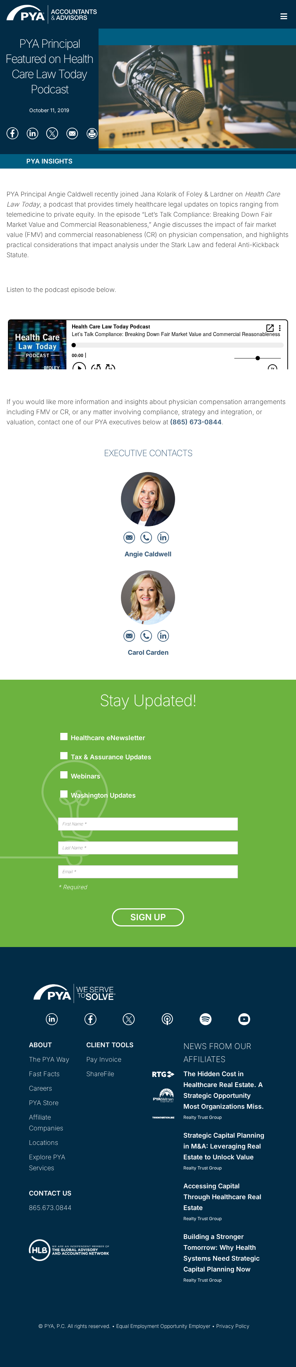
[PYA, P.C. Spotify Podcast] (206, 1019)
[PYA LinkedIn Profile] (52, 1019)
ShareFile (100, 1074)
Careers (40, 1088)
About (40, 1045)
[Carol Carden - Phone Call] (147, 635)
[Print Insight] (92, 133)
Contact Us (50, 1193)
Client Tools (110, 1045)
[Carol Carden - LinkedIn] (163, 635)
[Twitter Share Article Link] (52, 133)
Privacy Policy (232, 1326)
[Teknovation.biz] (163, 1117)
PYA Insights (49, 161)
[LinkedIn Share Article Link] (32, 133)
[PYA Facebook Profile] (90, 1019)
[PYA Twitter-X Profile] (129, 1019)
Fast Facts (44, 1074)
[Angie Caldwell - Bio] (148, 501)
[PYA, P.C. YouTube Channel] (244, 1019)
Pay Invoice (103, 1059)
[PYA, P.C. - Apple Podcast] (167, 1019)
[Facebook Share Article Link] (12, 133)
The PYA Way (49, 1059)
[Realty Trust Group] (163, 1074)
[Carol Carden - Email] (130, 635)
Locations (43, 1142)
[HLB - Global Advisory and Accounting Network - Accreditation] (69, 1244)
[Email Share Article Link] (72, 133)
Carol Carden (148, 652)
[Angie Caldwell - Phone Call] (147, 537)
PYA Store (43, 1103)
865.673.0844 (50, 1207)
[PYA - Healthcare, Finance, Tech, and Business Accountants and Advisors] (75, 992)
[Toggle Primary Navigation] (283, 16)
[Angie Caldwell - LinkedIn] (163, 537)
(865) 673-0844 (196, 422)
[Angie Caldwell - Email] (130, 537)
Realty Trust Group (202, 1117)
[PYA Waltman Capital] (163, 1095)
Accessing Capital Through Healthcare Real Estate (222, 1196)
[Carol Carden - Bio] (148, 599)
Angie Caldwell (148, 554)
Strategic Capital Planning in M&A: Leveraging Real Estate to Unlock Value (223, 1146)
